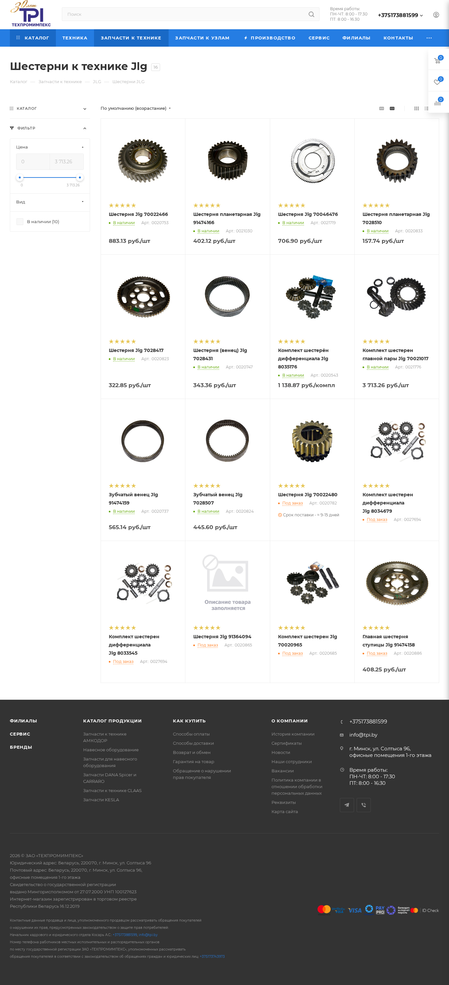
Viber (364, 805)
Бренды (21, 747)
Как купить (189, 720)
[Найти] (311, 14)
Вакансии (283, 770)
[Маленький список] (381, 108)
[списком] (426, 108)
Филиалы (23, 720)
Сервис (20, 734)
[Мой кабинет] (436, 16)
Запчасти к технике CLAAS (112, 790)
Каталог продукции (112, 720)
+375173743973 (212, 956)
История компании (293, 734)
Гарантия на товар (193, 761)
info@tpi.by (363, 735)
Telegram (347, 805)
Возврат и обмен (192, 752)
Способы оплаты (191, 734)
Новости (281, 752)
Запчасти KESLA (101, 799)
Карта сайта (285, 811)
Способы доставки (193, 743)
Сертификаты (287, 743)
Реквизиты (284, 802)
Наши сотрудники (292, 761)
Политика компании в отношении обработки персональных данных (297, 786)
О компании (290, 720)
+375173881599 (398, 15)
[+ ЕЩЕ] (429, 38)
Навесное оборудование (111, 749)
